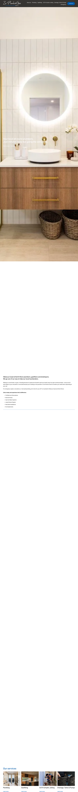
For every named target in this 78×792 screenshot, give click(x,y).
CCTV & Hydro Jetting (48, 2)
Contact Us (71, 3)
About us (29, 2)
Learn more (6, 791)
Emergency (63, 4)
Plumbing (34, 2)
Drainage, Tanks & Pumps (60, 2)
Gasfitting (40, 2)
